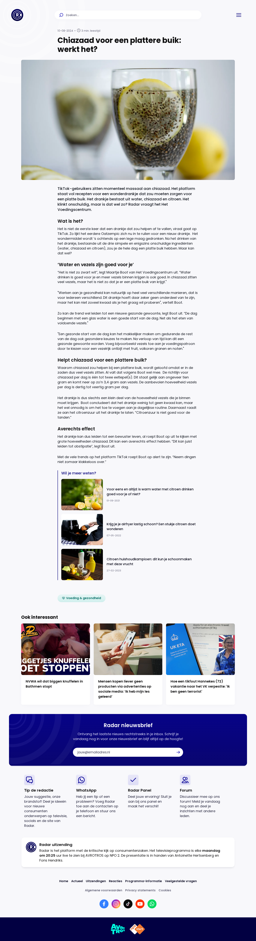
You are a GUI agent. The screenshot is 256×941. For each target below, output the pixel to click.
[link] (82, 598)
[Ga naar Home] (17, 15)
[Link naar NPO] (137, 929)
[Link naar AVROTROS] (118, 929)
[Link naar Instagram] (116, 903)
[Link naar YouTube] (139, 903)
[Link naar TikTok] (128, 903)
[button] (239, 15)
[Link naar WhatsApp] (151, 903)
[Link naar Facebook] (104, 903)
